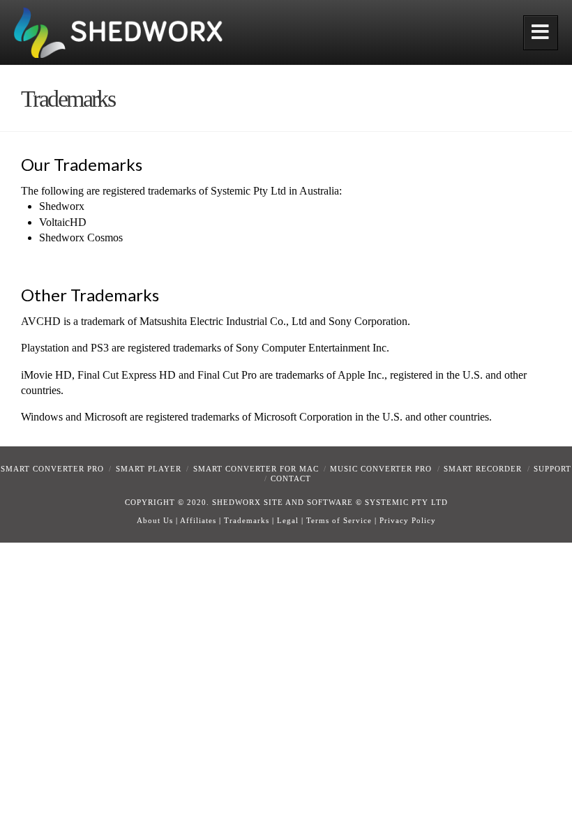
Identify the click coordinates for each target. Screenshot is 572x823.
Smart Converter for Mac (256, 469)
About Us (155, 520)
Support (552, 469)
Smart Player (148, 469)
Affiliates (198, 520)
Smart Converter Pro (52, 469)
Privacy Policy (407, 520)
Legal (288, 520)
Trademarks (246, 520)
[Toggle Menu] (540, 32)
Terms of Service (339, 520)
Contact (291, 478)
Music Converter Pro (381, 469)
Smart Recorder (483, 469)
